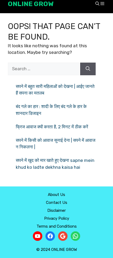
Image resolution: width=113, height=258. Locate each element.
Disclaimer (56, 210)
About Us (56, 194)
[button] (97, 4)
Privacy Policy (56, 218)
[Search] (88, 69)
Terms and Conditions (57, 226)
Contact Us (56, 202)
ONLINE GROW (31, 4)
